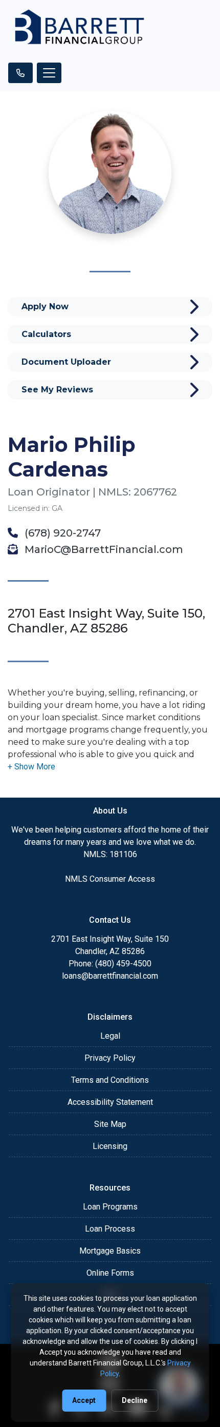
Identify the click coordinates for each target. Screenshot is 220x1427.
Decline (134, 1400)
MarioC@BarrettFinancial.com (102, 549)
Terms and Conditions (110, 1080)
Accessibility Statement (110, 1102)
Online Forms (110, 1273)
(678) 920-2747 (61, 533)
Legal (110, 1036)
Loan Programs (110, 1207)
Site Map (110, 1124)
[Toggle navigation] (49, 73)
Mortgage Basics (110, 1251)
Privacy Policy (110, 1058)
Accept (84, 1400)
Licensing (110, 1146)
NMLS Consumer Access (110, 879)
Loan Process (110, 1229)
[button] (31, 766)
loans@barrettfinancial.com (110, 976)
